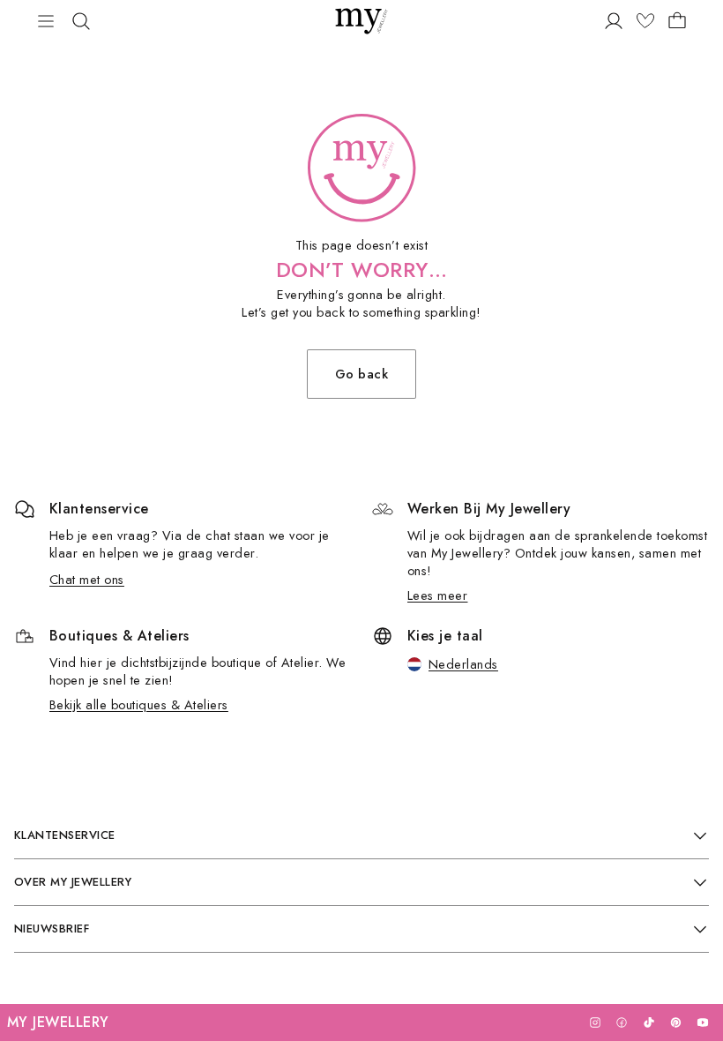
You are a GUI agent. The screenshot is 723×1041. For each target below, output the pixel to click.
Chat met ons (86, 579)
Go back (361, 373)
